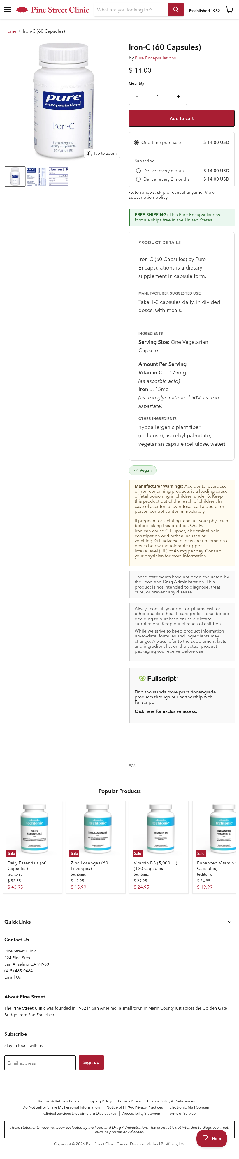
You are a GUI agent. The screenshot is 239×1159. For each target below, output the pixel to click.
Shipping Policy (98, 1101)
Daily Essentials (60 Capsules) (27, 865)
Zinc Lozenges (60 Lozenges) (89, 865)
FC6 (132, 765)
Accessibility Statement (141, 1113)
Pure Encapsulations (155, 58)
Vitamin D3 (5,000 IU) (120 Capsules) (155, 865)
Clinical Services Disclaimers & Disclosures (79, 1113)
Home (10, 31)
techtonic (15, 874)
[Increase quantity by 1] (179, 97)
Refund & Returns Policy (58, 1101)
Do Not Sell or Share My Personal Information (61, 1107)
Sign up (91, 1062)
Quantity (136, 83)
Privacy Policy (129, 1101)
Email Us (12, 977)
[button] (15, 176)
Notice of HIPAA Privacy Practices (134, 1107)
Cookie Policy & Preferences (171, 1101)
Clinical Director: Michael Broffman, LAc (151, 1144)
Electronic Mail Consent (189, 1107)
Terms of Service (182, 1113)
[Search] (176, 9)
